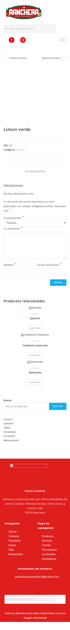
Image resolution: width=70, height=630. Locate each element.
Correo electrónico (49, 265)
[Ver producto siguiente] (64, 58)
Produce (20, 149)
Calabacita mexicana (35, 345)
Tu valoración (13, 228)
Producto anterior (18, 57)
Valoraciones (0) (35, 171)
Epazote (35, 318)
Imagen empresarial (35, 617)
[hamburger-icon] (62, 40)
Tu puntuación (14, 218)
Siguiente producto (51, 57)
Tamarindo (35, 372)
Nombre (10, 265)
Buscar (8, 400)
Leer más (35, 327)
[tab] (35, 172)
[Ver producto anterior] (6, 58)
